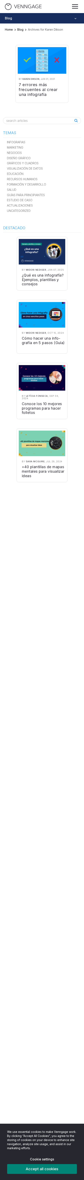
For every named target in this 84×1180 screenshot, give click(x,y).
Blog (20, 29)
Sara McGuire (35, 461)
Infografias (16, 142)
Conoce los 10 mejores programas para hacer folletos (42, 408)
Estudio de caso (19, 200)
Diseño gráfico (19, 158)
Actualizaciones (20, 205)
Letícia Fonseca (37, 395)
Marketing (15, 147)
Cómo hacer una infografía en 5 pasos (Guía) (43, 340)
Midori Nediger (36, 269)
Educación (15, 174)
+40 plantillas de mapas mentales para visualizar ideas (43, 471)
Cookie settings (42, 1159)
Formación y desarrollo (26, 184)
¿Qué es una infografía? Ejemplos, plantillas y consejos (43, 279)
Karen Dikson (30, 79)
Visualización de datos (25, 168)
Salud (11, 189)
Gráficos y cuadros (23, 163)
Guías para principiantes (26, 195)
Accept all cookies (42, 1169)
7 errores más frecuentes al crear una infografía (38, 89)
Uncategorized (19, 210)
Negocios (14, 152)
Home (9, 29)
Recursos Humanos (22, 179)
